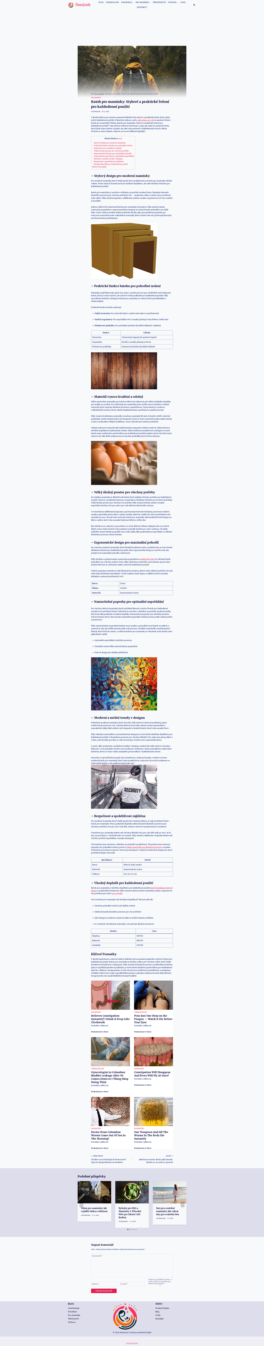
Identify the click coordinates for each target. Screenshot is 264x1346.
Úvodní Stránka (162, 1308)
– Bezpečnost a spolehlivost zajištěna (108, 161)
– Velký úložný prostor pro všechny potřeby (110, 151)
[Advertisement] (132, 22)
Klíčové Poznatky (99, 167)
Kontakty (142, 7)
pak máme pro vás (145, 120)
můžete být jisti (147, 559)
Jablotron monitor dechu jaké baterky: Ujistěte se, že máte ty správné (156, 1159)
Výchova (71, 1322)
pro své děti (117, 893)
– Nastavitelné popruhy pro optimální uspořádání (113, 156)
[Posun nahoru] (259, 1343)
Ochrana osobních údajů (140, 1332)
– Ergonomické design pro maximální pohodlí (111, 153)
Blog (157, 1312)
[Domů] (92, 94)
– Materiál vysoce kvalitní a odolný (107, 148)
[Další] (182, 1204)
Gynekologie (112, 2)
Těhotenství (159, 2)
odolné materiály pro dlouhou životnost (144, 847)
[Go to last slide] (81, 1204)
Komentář (97, 1256)
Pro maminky (96, 97)
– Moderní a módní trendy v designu (107, 159)
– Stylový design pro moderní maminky (109, 143)
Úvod (101, 2)
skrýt (119, 139)
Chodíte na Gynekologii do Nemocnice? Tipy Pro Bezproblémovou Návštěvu (108, 1159)
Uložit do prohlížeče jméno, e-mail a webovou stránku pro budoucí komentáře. (160, 1282)
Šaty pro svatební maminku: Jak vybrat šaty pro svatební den (167, 1211)
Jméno (95, 1284)
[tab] (127, 1229)
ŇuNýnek (96, 111)
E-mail (124, 1284)
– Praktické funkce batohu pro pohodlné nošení (112, 145)
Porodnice (72, 1312)
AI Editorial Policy (132, 1343)
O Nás (183, 2)
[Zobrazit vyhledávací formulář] (194, 5)
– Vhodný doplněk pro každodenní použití (110, 164)
